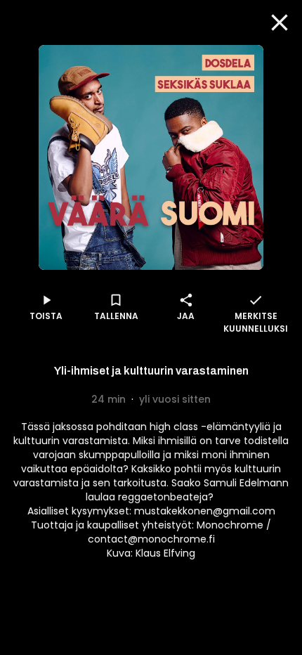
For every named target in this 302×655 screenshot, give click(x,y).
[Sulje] (279, 22)
